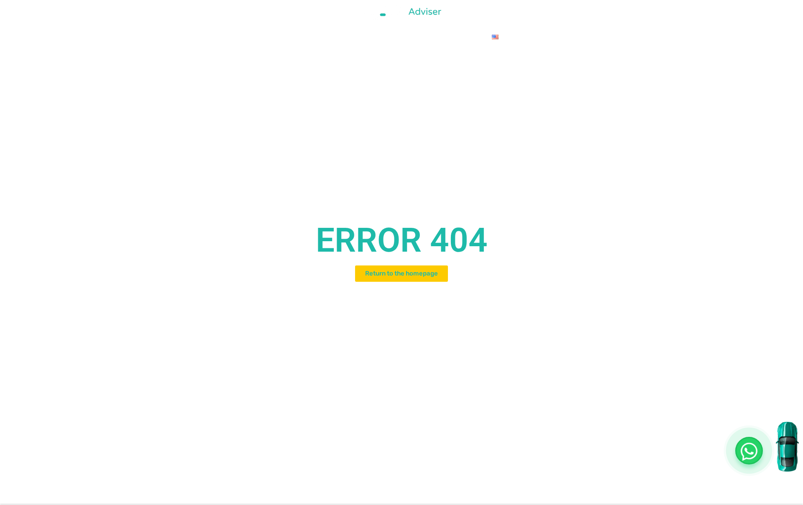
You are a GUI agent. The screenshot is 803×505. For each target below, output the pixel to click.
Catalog (360, 36)
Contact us (401, 36)
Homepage (285, 36)
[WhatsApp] (749, 450)
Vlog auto (444, 36)
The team (324, 36)
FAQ (476, 36)
